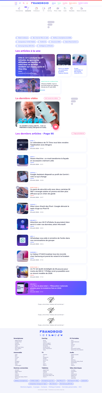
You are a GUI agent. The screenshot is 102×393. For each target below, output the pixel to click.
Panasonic (45, 357)
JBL (72, 358)
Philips (45, 358)
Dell (72, 343)
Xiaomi (17, 349)
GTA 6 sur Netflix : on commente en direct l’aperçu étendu (63, 71)
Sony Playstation (47, 348)
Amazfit (17, 370)
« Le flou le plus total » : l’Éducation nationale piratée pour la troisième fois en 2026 (49, 287)
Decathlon (74, 371)
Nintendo (45, 345)
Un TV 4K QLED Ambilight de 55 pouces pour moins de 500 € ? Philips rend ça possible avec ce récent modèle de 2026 (49, 271)
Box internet (53, 383)
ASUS (44, 340)
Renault (17, 362)
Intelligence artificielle (46, 46)
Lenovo (73, 344)
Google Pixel (18, 341)
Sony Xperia (18, 348)
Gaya (72, 372)
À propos (36, 387)
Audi (16, 354)
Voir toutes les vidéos (51, 98)
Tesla (16, 364)
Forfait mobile (83, 3)
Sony (44, 361)
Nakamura (73, 375)
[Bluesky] (61, 335)
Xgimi (44, 364)
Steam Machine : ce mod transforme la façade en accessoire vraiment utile (49, 159)
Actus (54, 3)
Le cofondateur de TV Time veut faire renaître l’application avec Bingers (49, 144)
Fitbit (16, 372)
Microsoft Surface (75, 348)
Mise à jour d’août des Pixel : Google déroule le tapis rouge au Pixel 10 (49, 207)
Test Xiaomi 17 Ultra (73, 380)
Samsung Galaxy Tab (48, 375)
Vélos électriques (76, 368)
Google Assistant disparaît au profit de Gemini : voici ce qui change (49, 175)
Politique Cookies (54, 387)
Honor (72, 345)
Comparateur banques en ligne (38, 383)
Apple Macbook (75, 341)
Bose (72, 356)
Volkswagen (18, 365)
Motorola (17, 344)
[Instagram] (43, 335)
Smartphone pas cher (48, 380)
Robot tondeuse (23, 37)
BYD (16, 356)
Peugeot (17, 361)
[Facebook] (46, 335)
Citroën (17, 357)
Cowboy (73, 370)
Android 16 (84, 380)
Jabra (72, 357)
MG (16, 360)
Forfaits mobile (34, 380)
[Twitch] (55, 335)
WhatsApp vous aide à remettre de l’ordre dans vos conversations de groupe (50, 239)
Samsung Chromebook (77, 349)
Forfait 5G (43, 42)
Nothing (73, 360)
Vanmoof (73, 378)
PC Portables (74, 338)
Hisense (45, 354)
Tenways (73, 376)
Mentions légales (26, 387)
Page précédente (79, 133)
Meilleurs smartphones (21, 380)
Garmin (17, 374)
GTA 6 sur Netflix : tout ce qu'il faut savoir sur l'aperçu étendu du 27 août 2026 (49, 85)
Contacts (44, 387)
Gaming (44, 338)
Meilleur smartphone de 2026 (62, 37)
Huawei (17, 343)
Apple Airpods (74, 354)
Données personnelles (69, 387)
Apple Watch (18, 371)
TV (43, 352)
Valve (44, 349)
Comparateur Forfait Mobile (26, 42)
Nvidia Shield (46, 347)
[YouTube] (52, 335)
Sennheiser (74, 362)
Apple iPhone (18, 340)
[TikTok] (58, 335)
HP (72, 347)
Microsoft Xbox (47, 344)
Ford (16, 358)
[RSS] (49, 335)
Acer (72, 340)
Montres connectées (21, 368)
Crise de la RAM (55, 42)
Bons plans (73, 3)
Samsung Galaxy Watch (21, 376)
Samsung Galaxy (19, 347)
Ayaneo (45, 341)
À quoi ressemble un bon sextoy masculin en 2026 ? (78, 71)
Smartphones (18, 338)
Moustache (74, 374)
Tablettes (45, 368)
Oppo (16, 345)
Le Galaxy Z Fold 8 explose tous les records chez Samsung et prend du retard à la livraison (49, 255)
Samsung (45, 360)
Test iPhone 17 (61, 380)
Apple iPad (46, 370)
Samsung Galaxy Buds (77, 361)
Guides (65, 3)
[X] (40, 335)
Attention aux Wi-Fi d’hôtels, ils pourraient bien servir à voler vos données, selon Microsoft (50, 223)
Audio (72, 352)
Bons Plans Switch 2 (71, 42)
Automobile (18, 352)
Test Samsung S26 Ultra (66, 383)
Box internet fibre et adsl (40, 37)
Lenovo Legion (47, 343)
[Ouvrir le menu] (16, 3)
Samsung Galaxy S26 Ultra (26, 46)
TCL (44, 362)
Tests (59, 3)
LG (43, 356)
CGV (80, 387)
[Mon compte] (27, 3)
